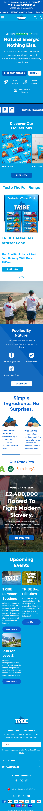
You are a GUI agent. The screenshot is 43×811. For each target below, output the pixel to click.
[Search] (35, 17)
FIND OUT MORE (21, 538)
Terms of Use (29, 750)
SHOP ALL (34, 73)
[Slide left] (19, 277)
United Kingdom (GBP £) (22, 789)
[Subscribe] (39, 744)
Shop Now (21, 175)
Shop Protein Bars (14, 73)
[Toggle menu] (2, 17)
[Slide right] (23, 277)
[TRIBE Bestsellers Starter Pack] (21, 213)
